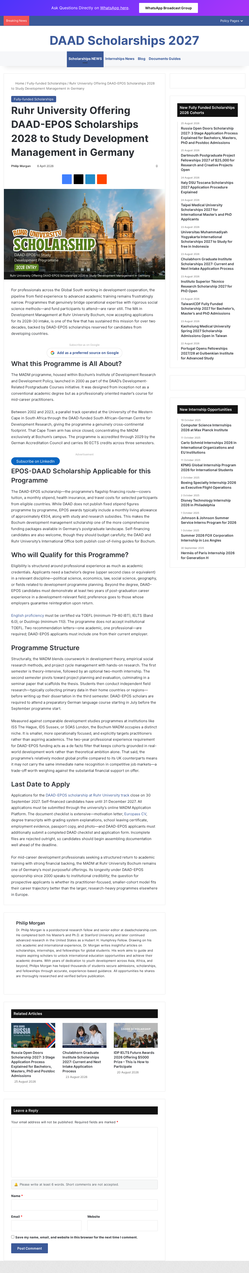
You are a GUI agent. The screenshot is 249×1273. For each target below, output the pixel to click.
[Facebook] (67, 179)
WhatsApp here (114, 7)
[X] (78, 179)
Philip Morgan (21, 166)
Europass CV (135, 814)
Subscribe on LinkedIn (35, 461)
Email (16, 1216)
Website (93, 1216)
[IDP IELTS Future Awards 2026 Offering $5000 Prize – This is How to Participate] (136, 1035)
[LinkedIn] (90, 179)
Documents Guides (165, 58)
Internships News (119, 58)
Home (19, 83)
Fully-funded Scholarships (47, 83)
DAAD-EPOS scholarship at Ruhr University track (87, 795)
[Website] (19, 984)
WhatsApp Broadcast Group (168, 8)
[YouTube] (42, 984)
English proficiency (27, 615)
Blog (141, 58)
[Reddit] (102, 179)
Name (17, 1196)
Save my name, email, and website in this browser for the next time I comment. (76, 1237)
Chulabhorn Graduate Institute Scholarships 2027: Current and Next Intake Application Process (81, 1061)
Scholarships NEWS (85, 58)
